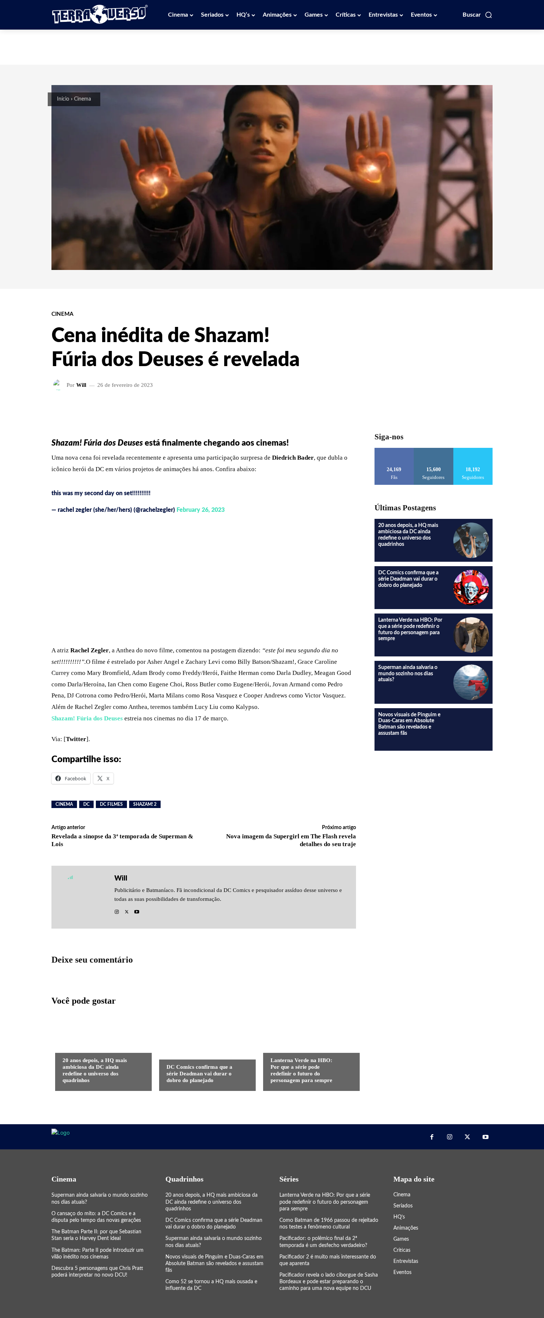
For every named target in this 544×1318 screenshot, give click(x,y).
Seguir (433, 450)
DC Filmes (111, 804)
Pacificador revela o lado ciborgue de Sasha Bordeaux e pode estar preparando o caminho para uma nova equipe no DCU (328, 1282)
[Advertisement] (272, 46)
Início (63, 99)
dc (86, 804)
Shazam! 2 (145, 804)
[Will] (60, 385)
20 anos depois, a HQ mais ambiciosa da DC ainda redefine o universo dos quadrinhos (95, 1070)
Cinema (82, 99)
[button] (478, 15)
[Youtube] (136, 910)
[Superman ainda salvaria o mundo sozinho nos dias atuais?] (471, 682)
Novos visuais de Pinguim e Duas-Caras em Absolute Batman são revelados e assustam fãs (214, 1263)
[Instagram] (116, 910)
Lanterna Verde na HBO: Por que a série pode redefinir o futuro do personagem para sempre (301, 1070)
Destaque (282, 1045)
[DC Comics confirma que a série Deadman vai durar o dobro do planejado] (203, 1050)
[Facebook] (431, 1137)
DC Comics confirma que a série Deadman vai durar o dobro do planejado (199, 1073)
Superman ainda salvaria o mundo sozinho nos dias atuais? (407, 674)
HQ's (68, 1045)
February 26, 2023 (201, 510)
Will (81, 385)
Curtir (394, 450)
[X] (126, 910)
